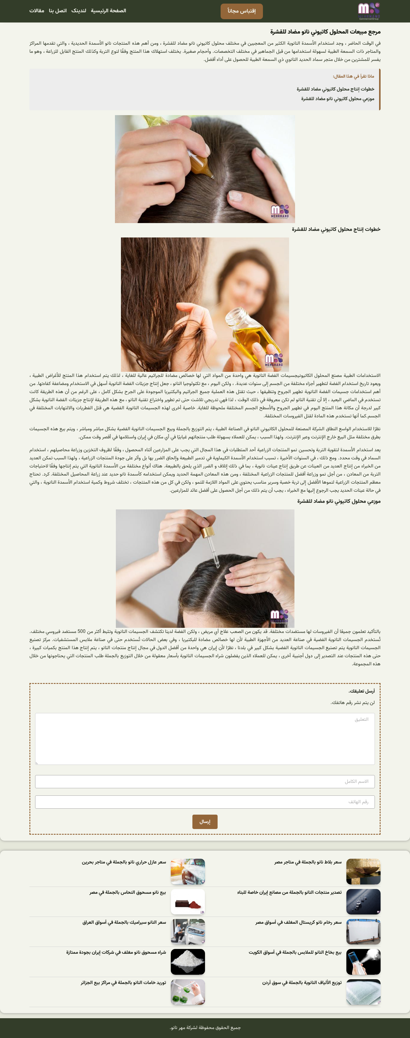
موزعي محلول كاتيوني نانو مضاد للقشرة (337, 99)
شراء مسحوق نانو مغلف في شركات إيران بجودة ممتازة (116, 952)
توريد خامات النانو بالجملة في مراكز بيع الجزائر (123, 983)
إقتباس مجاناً (242, 11)
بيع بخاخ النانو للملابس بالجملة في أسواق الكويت (295, 952)
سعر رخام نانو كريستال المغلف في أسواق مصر (298, 922)
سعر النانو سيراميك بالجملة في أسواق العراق (124, 922)
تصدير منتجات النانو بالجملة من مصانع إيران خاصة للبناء (289, 892)
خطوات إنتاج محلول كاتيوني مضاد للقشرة (335, 89)
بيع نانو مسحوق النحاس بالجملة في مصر (127, 892)
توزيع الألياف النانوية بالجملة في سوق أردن (302, 983)
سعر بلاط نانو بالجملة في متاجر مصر (308, 862)
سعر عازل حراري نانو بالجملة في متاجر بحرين (124, 862)
